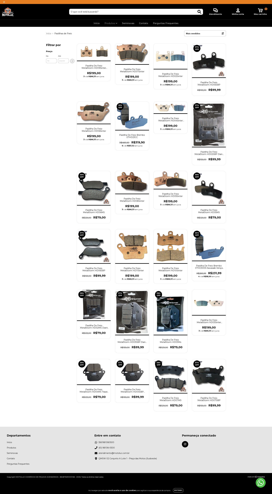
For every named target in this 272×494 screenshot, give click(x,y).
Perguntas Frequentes (165, 23)
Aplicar (72, 61)
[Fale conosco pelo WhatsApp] (261, 483)
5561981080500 (106, 442)
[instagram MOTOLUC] (4, 2)
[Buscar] (199, 12)
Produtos (110, 23)
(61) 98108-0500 (107, 447)
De (47, 56)
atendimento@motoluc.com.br (114, 453)
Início (97, 23)
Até (59, 56)
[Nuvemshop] (256, 477)
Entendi (178, 490)
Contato (143, 23)
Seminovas (128, 23)
